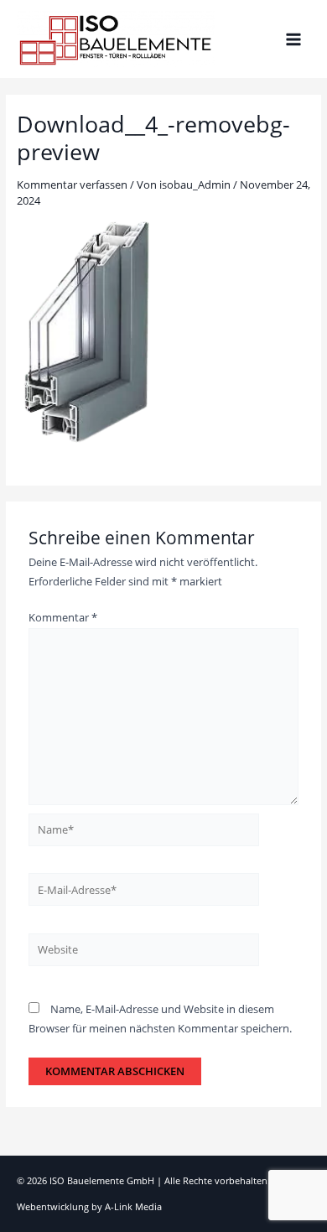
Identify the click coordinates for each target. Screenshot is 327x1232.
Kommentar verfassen (72, 184)
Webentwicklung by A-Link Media (89, 1206)
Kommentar (63, 617)
